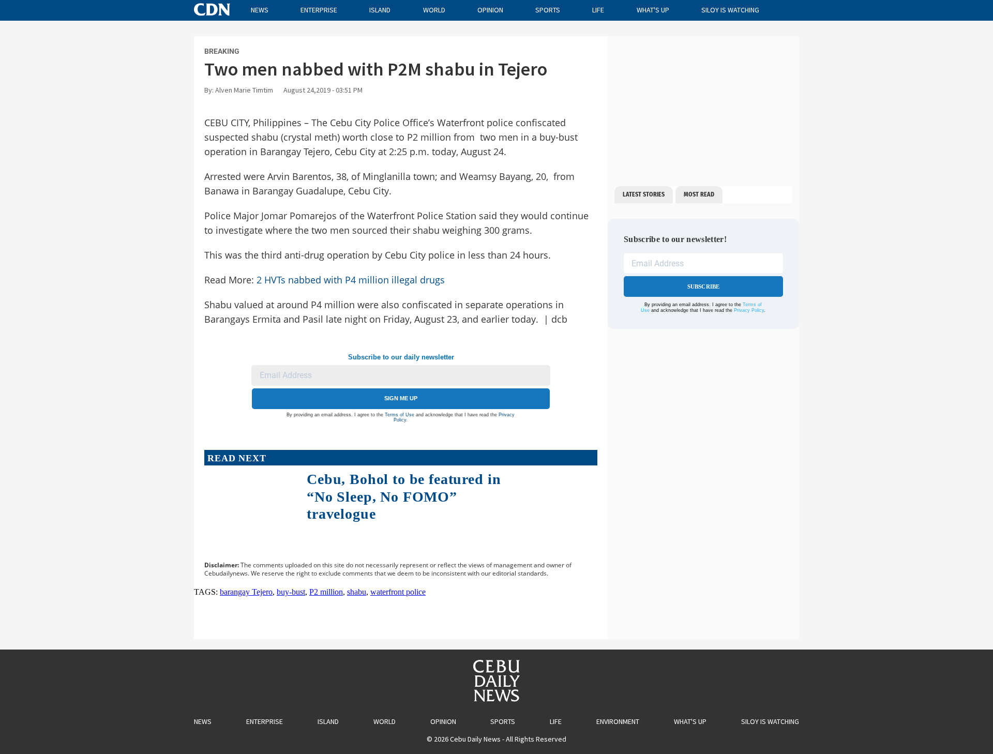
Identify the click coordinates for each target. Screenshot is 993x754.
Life (598, 9)
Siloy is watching (730, 9)
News (259, 9)
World (434, 9)
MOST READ (699, 194)
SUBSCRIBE (703, 286)
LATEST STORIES (644, 194)
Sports (547, 9)
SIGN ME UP (400, 398)
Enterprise (318, 9)
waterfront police (398, 591)
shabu (356, 591)
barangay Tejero (246, 591)
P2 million (326, 591)
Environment (617, 721)
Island (379, 9)
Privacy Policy (749, 310)
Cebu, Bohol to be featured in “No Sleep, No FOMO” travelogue (404, 496)
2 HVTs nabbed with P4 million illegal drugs (351, 280)
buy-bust (291, 591)
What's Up (653, 9)
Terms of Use (399, 414)
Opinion (490, 9)
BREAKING (221, 51)
